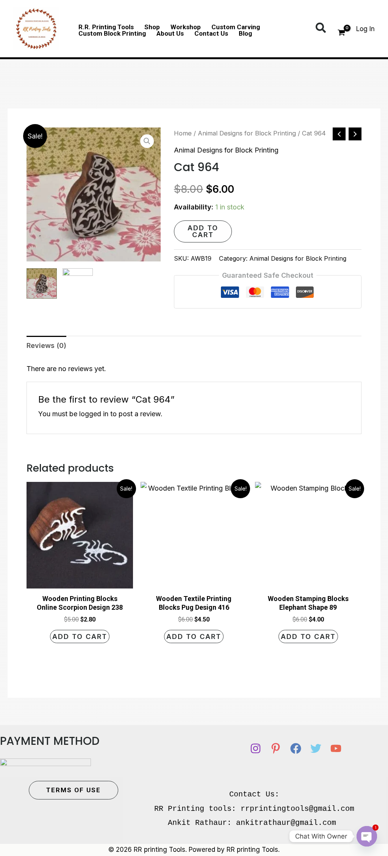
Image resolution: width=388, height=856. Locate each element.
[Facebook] (295, 748)
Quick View (80, 581)
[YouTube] (335, 748)
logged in (93, 414)
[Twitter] (315, 748)
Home (183, 133)
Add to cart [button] (79, 636)
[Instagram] (255, 748)
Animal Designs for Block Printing (247, 133)
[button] (321, 28)
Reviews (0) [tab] (46, 345)
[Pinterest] (275, 748)
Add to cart (203, 231)
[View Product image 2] (78, 283)
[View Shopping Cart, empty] (341, 33)
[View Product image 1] (42, 283)
